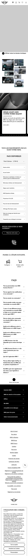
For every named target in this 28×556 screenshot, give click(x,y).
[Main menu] (26, 2)
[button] (16, 2)
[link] (13, 2)
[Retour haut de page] (14, 379)
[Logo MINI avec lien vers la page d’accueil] (14, 500)
